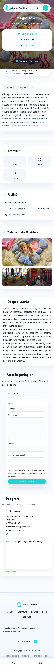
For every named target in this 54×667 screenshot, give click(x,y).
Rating (11, 403)
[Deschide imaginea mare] (27, 252)
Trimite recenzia (27, 481)
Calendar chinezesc (30, 628)
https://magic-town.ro (15, 530)
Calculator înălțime (11, 631)
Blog (44, 612)
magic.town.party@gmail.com (18, 527)
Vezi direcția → (12, 572)
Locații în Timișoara (29, 71)
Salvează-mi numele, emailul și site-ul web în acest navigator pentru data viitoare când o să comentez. (26, 473)
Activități (22, 612)
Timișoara (29, 45)
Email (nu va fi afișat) (16, 455)
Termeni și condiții (39, 656)
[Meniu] (45, 8)
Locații (34, 612)
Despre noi (26, 641)
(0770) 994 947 (13, 523)
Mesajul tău (13, 415)
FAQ (18, 641)
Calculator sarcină (11, 628)
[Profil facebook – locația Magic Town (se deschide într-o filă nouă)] (7, 534)
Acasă (10, 612)
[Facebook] (35, 641)
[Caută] (38, 8)
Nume (11, 443)
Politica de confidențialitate (17, 656)
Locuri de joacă (29, 33)
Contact (27, 617)
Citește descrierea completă (24, 125)
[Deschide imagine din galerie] (14, 277)
